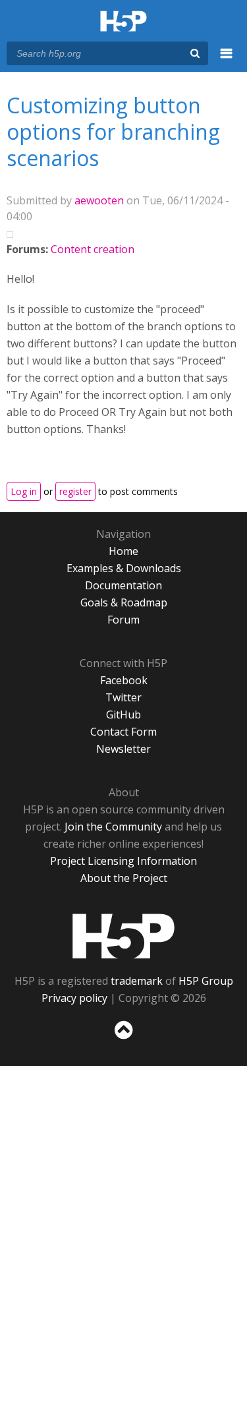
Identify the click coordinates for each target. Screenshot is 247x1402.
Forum (123, 619)
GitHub (123, 714)
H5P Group (205, 981)
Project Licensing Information (123, 861)
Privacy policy (74, 998)
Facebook (124, 680)
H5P (123, 936)
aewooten (99, 200)
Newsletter (123, 749)
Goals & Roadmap (123, 602)
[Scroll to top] (123, 1039)
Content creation (92, 249)
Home (123, 551)
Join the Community (113, 826)
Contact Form (123, 731)
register (75, 491)
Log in (24, 491)
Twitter (123, 697)
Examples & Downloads (124, 568)
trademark (137, 981)
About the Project (123, 878)
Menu (226, 60)
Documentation (123, 585)
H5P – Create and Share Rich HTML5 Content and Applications (123, 22)
